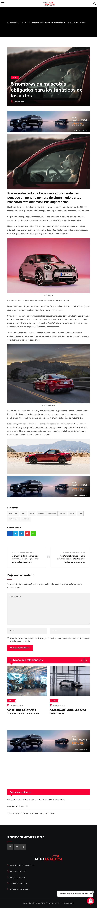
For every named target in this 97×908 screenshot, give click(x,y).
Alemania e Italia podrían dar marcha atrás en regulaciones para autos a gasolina (25, 559)
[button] (81, 660)
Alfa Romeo (13, 513)
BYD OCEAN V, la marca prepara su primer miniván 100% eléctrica (36, 800)
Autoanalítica (77, 418)
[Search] (94, 3)
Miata (72, 513)
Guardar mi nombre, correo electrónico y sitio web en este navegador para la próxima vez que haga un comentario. (49, 639)
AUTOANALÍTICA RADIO (20, 889)
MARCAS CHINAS (17, 877)
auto (23, 513)
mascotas (52, 513)
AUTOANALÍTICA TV (18, 883)
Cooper (41, 513)
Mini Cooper (13, 519)
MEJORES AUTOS (17, 871)
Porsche (25, 519)
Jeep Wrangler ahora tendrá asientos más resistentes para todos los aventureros (71, 559)
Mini (80, 513)
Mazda (62, 513)
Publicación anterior (24, 552)
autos (32, 513)
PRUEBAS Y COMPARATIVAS (22, 865)
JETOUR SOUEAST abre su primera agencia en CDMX (30, 813)
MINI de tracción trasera (63, 706)
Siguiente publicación (72, 552)
